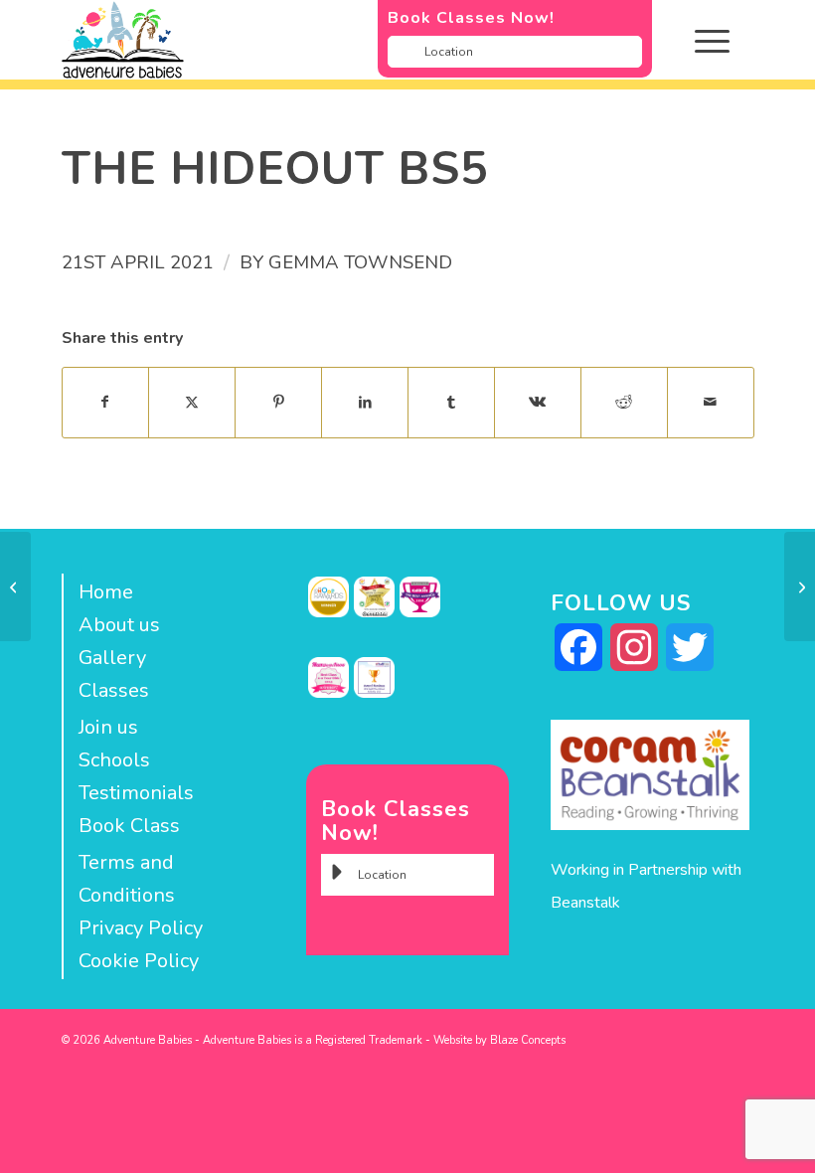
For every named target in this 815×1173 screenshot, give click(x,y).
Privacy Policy (141, 928)
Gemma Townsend (360, 262)
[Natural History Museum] (15, 586)
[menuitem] (727, 40)
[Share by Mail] (710, 402)
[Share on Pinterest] (278, 402)
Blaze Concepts (528, 1040)
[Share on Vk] (537, 402)
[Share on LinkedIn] (365, 402)
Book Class (129, 825)
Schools (114, 760)
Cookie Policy (139, 960)
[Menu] (702, 40)
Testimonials (136, 792)
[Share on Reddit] (624, 402)
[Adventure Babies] (339, 40)
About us (119, 624)
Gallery (112, 657)
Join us (108, 727)
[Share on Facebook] (106, 402)
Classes (114, 690)
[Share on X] (192, 402)
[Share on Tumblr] (451, 402)
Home (106, 592)
